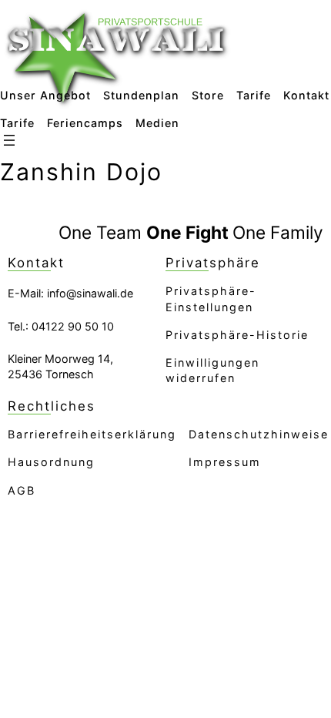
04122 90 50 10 (73, 326)
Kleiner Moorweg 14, (60, 358)
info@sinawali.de (90, 293)
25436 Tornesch (51, 374)
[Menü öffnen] (9, 140)
